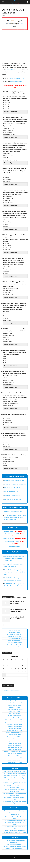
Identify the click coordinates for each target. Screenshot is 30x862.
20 (15, 672)
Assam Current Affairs (14, 705)
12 (11, 669)
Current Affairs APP (14, 630)
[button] (2, 2)
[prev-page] (3, 625)
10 (3, 669)
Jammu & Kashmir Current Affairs (14, 722)
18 (7, 672)
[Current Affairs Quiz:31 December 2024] (6, 603)
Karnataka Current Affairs (15, 726)
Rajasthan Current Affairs (15, 747)
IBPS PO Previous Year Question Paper (14, 778)
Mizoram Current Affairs (14, 739)
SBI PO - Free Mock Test (11, 491)
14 (19, 669)
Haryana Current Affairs (14, 718)
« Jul (3, 680)
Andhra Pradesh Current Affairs (14, 701)
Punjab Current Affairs (14, 745)
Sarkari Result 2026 (14, 546)
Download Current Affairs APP (13, 511)
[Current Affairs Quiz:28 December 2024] (6, 619)
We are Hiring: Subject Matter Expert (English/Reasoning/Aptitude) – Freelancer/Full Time (15, 517)
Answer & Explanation (10, 111)
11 (7, 669)
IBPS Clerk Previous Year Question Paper (14, 780)
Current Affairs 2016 (16, 81)
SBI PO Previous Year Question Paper (14, 771)
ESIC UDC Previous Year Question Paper (15, 830)
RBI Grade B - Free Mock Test (12, 499)
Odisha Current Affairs (14, 743)
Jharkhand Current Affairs (14, 724)
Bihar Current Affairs (14, 707)
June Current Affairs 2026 (15, 638)
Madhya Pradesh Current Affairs (15, 732)
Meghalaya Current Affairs (14, 737)
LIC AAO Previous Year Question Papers (15, 811)
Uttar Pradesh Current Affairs (14, 758)
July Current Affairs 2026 (14, 636)
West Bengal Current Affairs (14, 762)
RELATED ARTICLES (8, 597)
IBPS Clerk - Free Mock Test (12, 495)
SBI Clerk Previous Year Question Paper (15, 773)
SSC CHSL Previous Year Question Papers (14, 846)
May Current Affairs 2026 (15, 640)
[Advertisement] (15, 47)
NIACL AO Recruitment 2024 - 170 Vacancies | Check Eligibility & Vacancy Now (14, 558)
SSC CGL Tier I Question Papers (14, 848)
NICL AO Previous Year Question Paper (14, 820)
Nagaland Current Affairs (15, 741)
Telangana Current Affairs (15, 753)
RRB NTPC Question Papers (14, 844)
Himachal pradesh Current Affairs (14, 720)
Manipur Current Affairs (14, 734)
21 (19, 672)
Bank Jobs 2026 (14, 531)
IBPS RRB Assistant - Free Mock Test (15, 484)
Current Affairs (10, 70)
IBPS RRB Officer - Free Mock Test (14, 480)
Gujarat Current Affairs (14, 715)
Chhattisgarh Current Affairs (14, 709)
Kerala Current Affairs (15, 728)
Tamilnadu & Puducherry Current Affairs (15, 751)
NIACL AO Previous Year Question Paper (15, 832)
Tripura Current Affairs (14, 756)
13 (15, 669)
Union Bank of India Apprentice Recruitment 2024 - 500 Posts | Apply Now (15, 572)
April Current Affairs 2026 (15, 642)
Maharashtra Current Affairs (14, 730)
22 (22, 672)
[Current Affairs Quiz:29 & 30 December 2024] (6, 611)
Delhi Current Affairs (14, 711)
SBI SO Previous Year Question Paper (14, 775)
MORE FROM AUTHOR (20, 597)
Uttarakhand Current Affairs (14, 760)
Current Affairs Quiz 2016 (16, 78)
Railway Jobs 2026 (14, 538)
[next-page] (5, 625)
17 (3, 672)
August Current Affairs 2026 (14, 634)
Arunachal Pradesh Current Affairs (14, 703)
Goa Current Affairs (14, 713)
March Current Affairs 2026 (14, 645)
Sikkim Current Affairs (14, 749)
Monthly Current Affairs (14, 647)
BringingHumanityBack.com (11, 690)
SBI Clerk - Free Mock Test (12, 488)
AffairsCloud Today (14, 632)
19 (11, 672)
